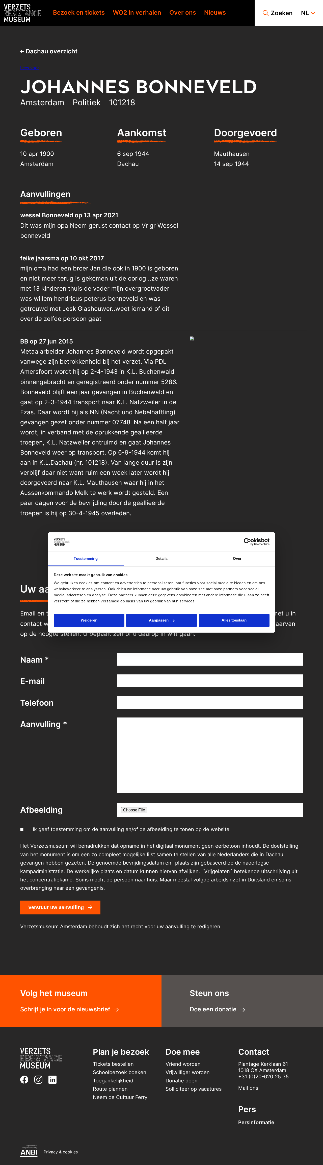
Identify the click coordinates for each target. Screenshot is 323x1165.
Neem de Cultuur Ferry (120, 1097)
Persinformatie (256, 1122)
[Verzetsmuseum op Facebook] (26, 1080)
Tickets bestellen (113, 1064)
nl (305, 13)
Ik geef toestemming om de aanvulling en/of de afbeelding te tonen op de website (131, 829)
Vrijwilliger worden (188, 1072)
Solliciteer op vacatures (194, 1089)
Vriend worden (183, 1064)
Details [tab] (161, 558)
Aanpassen (159, 620)
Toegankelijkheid (113, 1081)
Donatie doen (182, 1081)
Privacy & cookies (61, 1151)
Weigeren (89, 620)
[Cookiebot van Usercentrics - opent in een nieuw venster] (247, 542)
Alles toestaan (234, 620)
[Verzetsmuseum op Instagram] (40, 1080)
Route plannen (110, 1089)
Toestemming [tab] (86, 558)
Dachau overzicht (50, 51)
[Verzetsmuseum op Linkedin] (54, 1080)
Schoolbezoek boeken (119, 1072)
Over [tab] (237, 558)
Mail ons (248, 1088)
